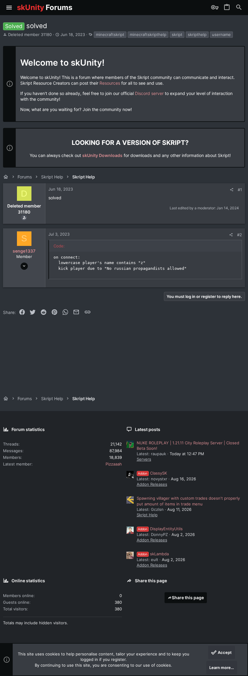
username (221, 34)
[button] (9, 7)
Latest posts (147, 429)
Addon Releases (152, 484)
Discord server (149, 93)
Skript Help (147, 514)
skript (177, 34)
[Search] (239, 7)
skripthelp (197, 34)
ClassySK (152, 473)
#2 (239, 234)
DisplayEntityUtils (160, 528)
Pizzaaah (114, 464)
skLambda (153, 553)
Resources (110, 83)
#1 (240, 189)
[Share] (231, 190)
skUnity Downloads (102, 155)
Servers (144, 459)
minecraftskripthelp (148, 34)
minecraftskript (110, 34)
